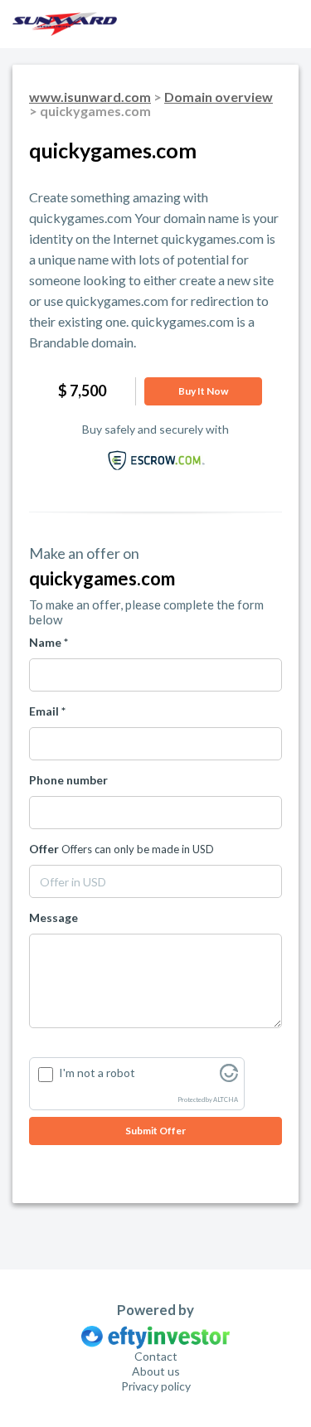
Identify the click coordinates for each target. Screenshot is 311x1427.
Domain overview (218, 96)
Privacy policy (156, 1386)
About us (156, 1371)
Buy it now (203, 391)
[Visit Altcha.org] (229, 1077)
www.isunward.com (90, 96)
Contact (155, 1356)
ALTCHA (225, 1100)
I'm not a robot (97, 1072)
